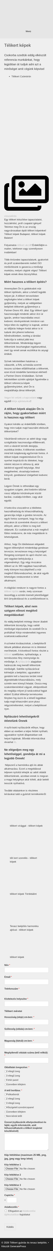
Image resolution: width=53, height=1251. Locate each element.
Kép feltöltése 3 (12, 1185)
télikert (7, 654)
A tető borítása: (13, 1090)
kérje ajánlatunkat (21, 401)
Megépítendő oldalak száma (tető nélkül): (26, 1054)
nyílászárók (24, 661)
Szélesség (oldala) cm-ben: (19, 1029)
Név (7, 965)
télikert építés (11, 591)
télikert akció (24, 245)
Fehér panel (12, 1080)
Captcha (9, 1195)
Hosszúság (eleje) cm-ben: (19, 1017)
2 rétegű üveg (13, 1071)
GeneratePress (18, 1246)
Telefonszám (11, 989)
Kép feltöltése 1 (12, 1164)
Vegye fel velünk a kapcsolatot (20, 397)
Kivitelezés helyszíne (16, 999)
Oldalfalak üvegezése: (16, 1067)
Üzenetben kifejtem (16, 1084)
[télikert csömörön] (25, 124)
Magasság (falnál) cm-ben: (19, 1041)
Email (8, 977)
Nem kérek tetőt (14, 1116)
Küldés (10, 1227)
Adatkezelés (11, 1207)
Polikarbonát (12, 1094)
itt (15, 742)
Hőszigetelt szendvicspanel (20, 1107)
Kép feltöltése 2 (12, 1175)
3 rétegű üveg (13, 1076)
